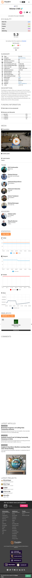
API (3, 533)
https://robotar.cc (22, 83)
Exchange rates (15, 523)
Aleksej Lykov (12, 214)
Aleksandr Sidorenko (14, 189)
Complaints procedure (14, 533)
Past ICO (4, 518)
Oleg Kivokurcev (12, 221)
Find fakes (5, 234)
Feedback (14, 517)
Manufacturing (21, 57)
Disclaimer (24, 41)
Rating (13, 513)
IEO (3, 522)
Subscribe (24, 505)
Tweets (3, 160)
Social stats (14, 515)
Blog (3, 528)
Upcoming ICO (5, 517)
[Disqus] (16, 358)
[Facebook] (22, 85)
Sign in (23, 513)
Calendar (4, 523)
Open (19, 77)
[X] (21, 85)
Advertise (14, 518)
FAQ (3, 532)
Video (13, 522)
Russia (20, 82)
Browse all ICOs (8, 316)
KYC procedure (15, 532)
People (3, 527)
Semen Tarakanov (13, 196)
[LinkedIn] (9, 170)
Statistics (4, 530)
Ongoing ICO (4, 515)
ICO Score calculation (14, 528)
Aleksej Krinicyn (12, 174)
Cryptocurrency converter (15, 525)
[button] (29, 2)
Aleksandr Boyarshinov (15, 181)
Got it (28, 575)
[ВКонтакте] (9, 177)
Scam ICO (4, 520)
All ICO (3, 513)
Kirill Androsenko (13, 167)
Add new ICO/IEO (25, 515)
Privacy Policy (15, 538)
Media (13, 520)
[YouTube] (18, 85)
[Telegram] (20, 85)
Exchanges (4, 525)
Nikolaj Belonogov (13, 203)
